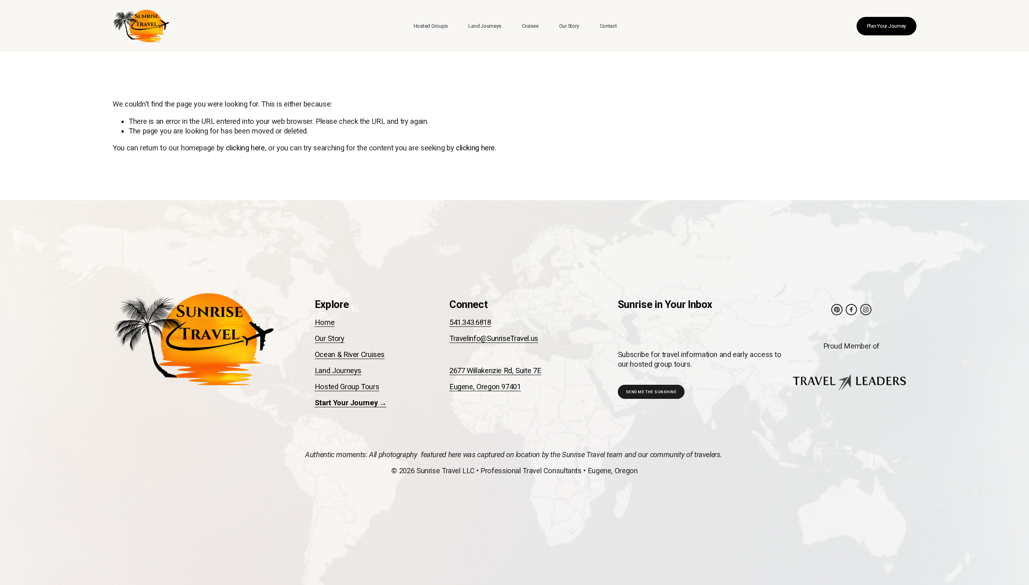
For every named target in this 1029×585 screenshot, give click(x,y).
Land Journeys (484, 26)
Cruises (530, 26)
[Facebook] (851, 309)
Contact (608, 26)
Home (325, 322)
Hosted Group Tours (347, 386)
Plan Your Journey (886, 26)
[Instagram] (865, 309)
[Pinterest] (836, 309)
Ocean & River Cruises (350, 354)
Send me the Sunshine (651, 392)
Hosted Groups (431, 26)
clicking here (245, 148)
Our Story (569, 26)
